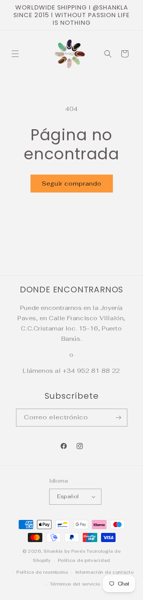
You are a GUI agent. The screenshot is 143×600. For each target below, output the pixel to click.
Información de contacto (105, 572)
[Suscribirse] (118, 418)
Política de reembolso (42, 572)
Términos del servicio (75, 584)
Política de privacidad (84, 560)
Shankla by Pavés (64, 551)
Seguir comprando (71, 183)
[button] (15, 53)
